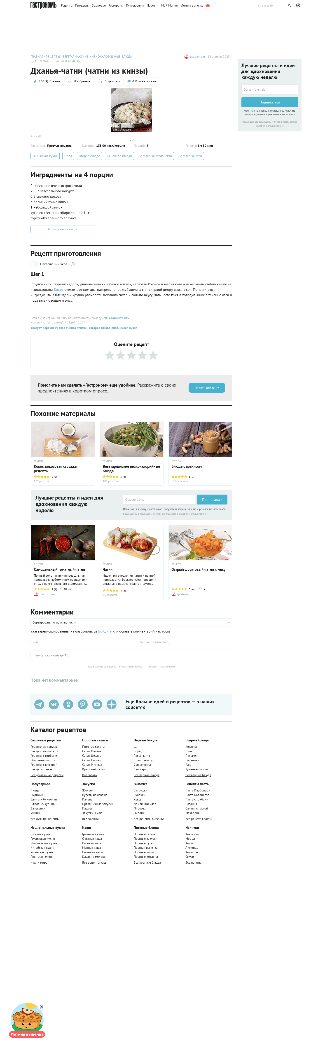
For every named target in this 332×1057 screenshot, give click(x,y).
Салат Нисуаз (91, 760)
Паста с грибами (196, 799)
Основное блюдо (119, 156)
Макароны (192, 813)
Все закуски (90, 819)
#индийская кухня (123, 328)
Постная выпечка (146, 848)
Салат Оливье (91, 751)
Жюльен (88, 790)
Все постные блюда (147, 862)
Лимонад (191, 848)
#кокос (59, 328)
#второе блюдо (99, 328)
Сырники (36, 795)
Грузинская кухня (42, 839)
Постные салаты (145, 834)
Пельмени (192, 756)
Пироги (139, 813)
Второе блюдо (89, 156)
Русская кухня (40, 834)
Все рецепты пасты (198, 819)
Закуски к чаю (92, 813)
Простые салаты (93, 747)
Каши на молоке (93, 857)
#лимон (82, 328)
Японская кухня (41, 857)
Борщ (138, 751)
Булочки (139, 795)
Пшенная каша (92, 852)
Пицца (35, 790)
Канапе (87, 799)
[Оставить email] (159, 499)
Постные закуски (145, 839)
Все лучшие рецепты (44, 819)
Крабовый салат (93, 769)
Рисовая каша (92, 843)
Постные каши (144, 852)
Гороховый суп (144, 760)
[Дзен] (112, 704)
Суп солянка (142, 765)
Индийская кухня (45, 156)
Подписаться (212, 499)
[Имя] (79, 642)
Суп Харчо (141, 769)
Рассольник (142, 756)
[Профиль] (299, 5)
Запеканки (37, 808)
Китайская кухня (42, 848)
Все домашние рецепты (46, 775)
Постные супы (143, 843)
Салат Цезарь (91, 756)
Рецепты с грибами (43, 756)
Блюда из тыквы (41, 769)
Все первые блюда (146, 775)
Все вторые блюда (198, 775)
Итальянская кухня (43, 843)
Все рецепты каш (94, 862)
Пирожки (140, 808)
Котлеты (191, 747)
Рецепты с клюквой (43, 765)
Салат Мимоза (92, 765)
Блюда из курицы (42, 804)
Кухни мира (38, 862)
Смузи (189, 857)
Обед (68, 156)
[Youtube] (97, 704)
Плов (188, 751)
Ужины (35, 813)
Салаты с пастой (196, 808)
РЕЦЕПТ (38, 564)
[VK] (54, 704)
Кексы (138, 799)
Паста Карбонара (197, 790)
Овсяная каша (92, 839)
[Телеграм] (39, 704)
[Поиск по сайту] (273, 5)
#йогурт (36, 328)
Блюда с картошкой (44, 751)
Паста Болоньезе (197, 795)
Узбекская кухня (42, 852)
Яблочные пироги (42, 760)
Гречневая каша (93, 834)
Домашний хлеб (145, 804)
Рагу (188, 765)
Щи (136, 747)
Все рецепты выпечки (149, 819)
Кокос (58, 289)
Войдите (105, 631)
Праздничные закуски (97, 804)
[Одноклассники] (68, 704)
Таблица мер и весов (62, 229)
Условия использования (193, 513)
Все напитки (194, 862)
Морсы (190, 839)
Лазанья (191, 804)
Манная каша (91, 848)
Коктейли (192, 834)
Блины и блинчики (43, 799)
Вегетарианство (190, 156)
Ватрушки (140, 790)
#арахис (48, 328)
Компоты (191, 852)
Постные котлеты (146, 857)
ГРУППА (107, 461)
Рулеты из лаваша (94, 795)
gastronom (197, 57)
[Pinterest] (83, 704)
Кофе (189, 843)
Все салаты (89, 775)
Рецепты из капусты (44, 747)
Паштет (87, 808)
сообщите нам (119, 318)
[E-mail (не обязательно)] (183, 642)
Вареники (192, 760)
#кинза (70, 328)
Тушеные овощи (196, 769)
